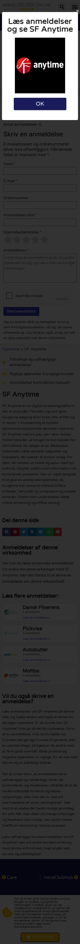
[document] (40, 472)
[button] (77, 10)
